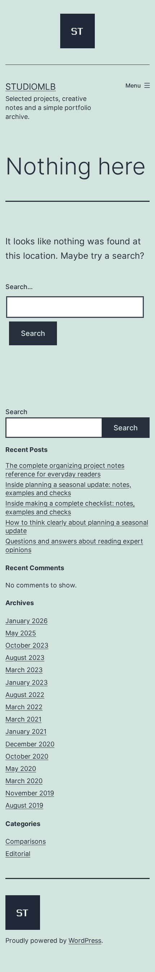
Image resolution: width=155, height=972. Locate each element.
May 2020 (20, 768)
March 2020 (24, 781)
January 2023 (26, 682)
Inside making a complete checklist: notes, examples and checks (70, 507)
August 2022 (24, 694)
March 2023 (24, 670)
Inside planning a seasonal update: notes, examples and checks (68, 489)
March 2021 (23, 719)
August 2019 (24, 805)
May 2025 (20, 633)
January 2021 (25, 731)
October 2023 (26, 645)
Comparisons (25, 841)
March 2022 (24, 707)
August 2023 (24, 657)
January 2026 (26, 621)
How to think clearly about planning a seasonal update (76, 526)
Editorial (17, 853)
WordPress (84, 940)
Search (16, 412)
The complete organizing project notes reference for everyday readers (64, 470)
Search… (19, 286)
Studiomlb (30, 86)
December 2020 (29, 744)
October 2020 (26, 756)
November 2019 (29, 793)
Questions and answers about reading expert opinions (74, 545)
